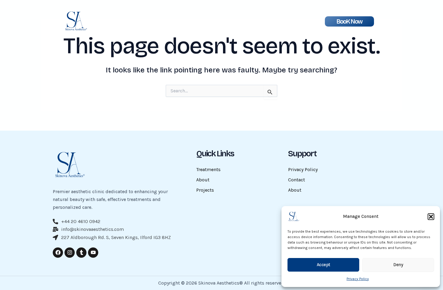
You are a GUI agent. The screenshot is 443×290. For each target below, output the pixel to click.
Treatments (208, 169)
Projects (195, 23)
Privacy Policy (358, 279)
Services (238, 23)
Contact (296, 180)
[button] (431, 217)
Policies (259, 23)
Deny (398, 264)
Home (157, 23)
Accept (323, 264)
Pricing (216, 23)
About (175, 23)
